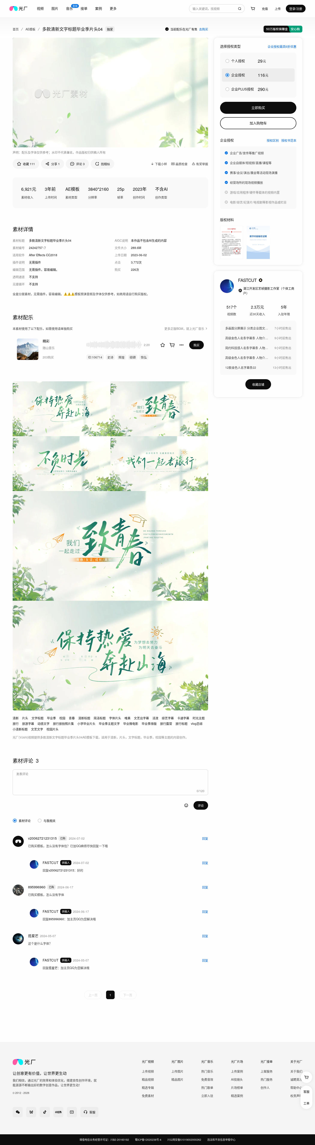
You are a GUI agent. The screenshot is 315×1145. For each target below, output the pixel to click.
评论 (201, 805)
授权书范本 (288, 140)
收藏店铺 (258, 384)
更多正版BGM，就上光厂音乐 (184, 328)
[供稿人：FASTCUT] (227, 286)
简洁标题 (100, 718)
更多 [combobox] (113, 8)
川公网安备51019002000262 (184, 1139)
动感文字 (44, 723)
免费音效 (207, 1079)
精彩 (46, 341)
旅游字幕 (28, 723)
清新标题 (84, 718)
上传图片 (177, 1071)
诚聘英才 (296, 1079)
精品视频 (148, 1079)
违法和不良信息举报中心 (221, 1139)
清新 (16, 718)
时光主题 (199, 718)
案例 (98, 8)
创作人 (265, 1087)
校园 (62, 718)
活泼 (155, 718)
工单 (306, 1103)
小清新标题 (20, 729)
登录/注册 (295, 8)
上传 (278, 8)
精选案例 (237, 1095)
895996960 (56, 919)
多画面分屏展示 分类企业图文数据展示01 (246, 328)
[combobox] (40, 8)
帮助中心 (296, 1087)
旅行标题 (182, 723)
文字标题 (38, 718)
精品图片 (177, 1079)
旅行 (16, 723)
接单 (84, 8)
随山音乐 (49, 348)
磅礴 (133, 357)
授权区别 (273, 140)
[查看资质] (240, 290)
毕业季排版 (149, 723)
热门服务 (267, 1079)
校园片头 (52, 729)
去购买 (203, 29)
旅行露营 (166, 723)
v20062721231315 (61, 870)
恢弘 (144, 357)
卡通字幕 (183, 718)
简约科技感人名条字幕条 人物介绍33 (246, 348)
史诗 (110, 357)
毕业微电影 (130, 723)
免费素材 (148, 1095)
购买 (197, 345)
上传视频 (148, 1071)
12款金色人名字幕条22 (240, 367)
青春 (72, 718)
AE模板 (30, 29)
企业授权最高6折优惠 (282, 46)
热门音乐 (207, 1071)
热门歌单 (207, 1087)
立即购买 (258, 107)
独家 (110, 29)
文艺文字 (37, 729)
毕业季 (51, 718)
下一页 (127, 995)
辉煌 (121, 357)
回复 (205, 838)
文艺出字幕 (141, 718)
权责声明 (296, 1095)
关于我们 (296, 1071)
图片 (54, 8)
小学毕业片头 (86, 723)
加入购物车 (258, 123)
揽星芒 (53, 968)
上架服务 (267, 1071)
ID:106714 (95, 357)
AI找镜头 (237, 1079)
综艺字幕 (168, 718)
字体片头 (115, 718)
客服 (306, 1091)
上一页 (93, 995)
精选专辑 (148, 1087)
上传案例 (237, 1071)
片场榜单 (237, 1087)
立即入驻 (207, 1095)
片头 (25, 718)
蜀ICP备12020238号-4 (148, 1139)
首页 (16, 29)
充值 (265, 8)
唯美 (127, 718)
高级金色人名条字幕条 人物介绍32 (246, 338)
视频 (40, 8)
